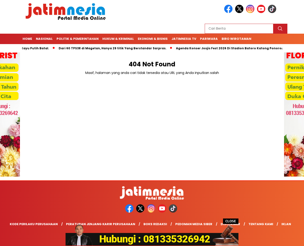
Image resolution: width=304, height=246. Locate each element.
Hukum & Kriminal (118, 38)
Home (27, 38)
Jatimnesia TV (183, 38)
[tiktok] (273, 12)
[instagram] (251, 12)
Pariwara (209, 38)
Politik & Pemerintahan (78, 38)
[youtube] (262, 12)
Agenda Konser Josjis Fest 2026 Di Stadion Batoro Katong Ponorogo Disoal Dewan (235, 48)
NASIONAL (44, 38)
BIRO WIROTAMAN (236, 38)
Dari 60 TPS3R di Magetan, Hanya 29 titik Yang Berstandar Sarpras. (106, 48)
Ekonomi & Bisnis (153, 38)
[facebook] (229, 12)
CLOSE (230, 221)
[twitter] (240, 12)
